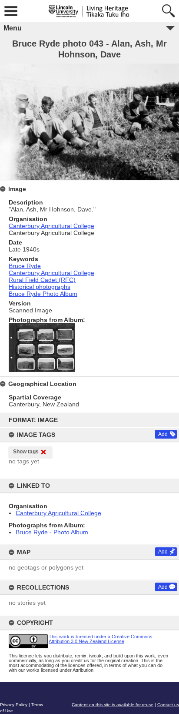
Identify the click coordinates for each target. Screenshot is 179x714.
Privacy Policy (13, 704)
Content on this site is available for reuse (112, 704)
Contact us (168, 704)
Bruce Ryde (25, 265)
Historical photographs (39, 286)
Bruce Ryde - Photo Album (52, 532)
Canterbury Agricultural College (58, 513)
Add (163, 434)
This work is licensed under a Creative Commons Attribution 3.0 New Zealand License (100, 639)
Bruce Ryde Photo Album (43, 293)
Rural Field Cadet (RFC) (42, 279)
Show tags (26, 452)
